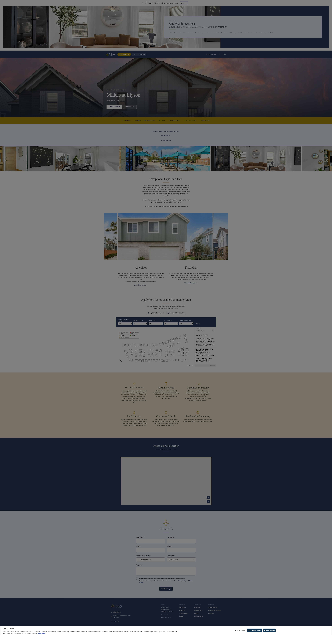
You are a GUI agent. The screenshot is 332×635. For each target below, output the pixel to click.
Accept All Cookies (269, 630)
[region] (166, 630)
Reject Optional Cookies (254, 630)
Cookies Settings (240, 630)
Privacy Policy (41, 633)
